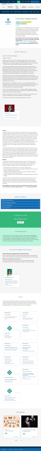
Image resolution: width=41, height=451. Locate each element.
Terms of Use (10, 449)
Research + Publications (24, 7)
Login (19, 1)
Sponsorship (21, 449)
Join (3, 1)
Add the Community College (29, 40)
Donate (13, 1)
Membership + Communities (10, 7)
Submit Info (20, 222)
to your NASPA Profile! (24, 42)
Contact (15, 449)
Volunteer (8, 1)
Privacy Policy (4, 449)
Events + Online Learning (17, 7)
